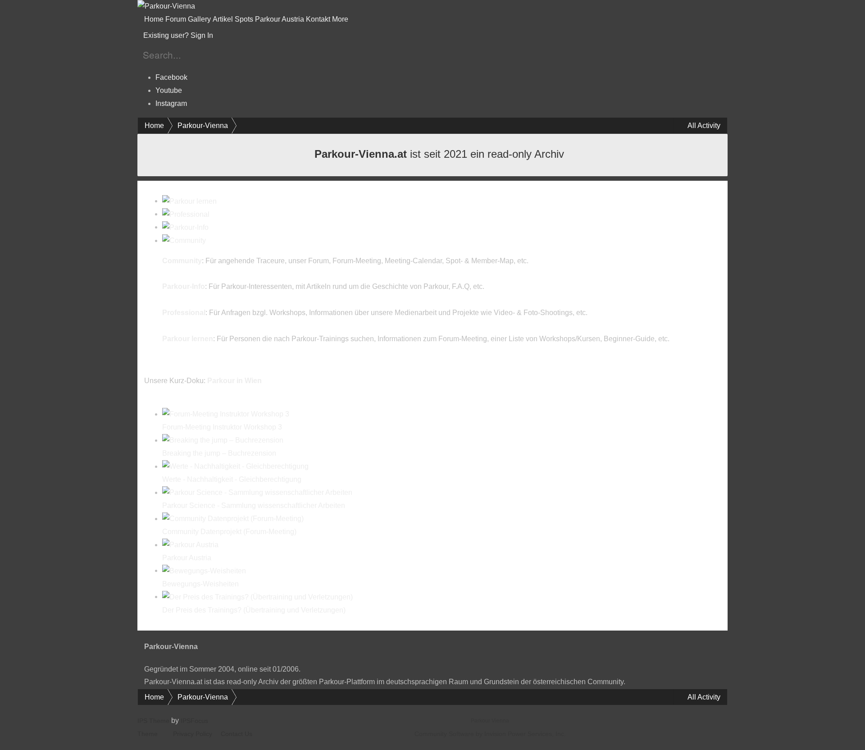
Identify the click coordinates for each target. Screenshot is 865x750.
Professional (183, 312)
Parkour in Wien (234, 380)
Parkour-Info (183, 286)
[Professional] (185, 214)
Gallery (199, 19)
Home (154, 19)
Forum (175, 19)
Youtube (168, 90)
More (341, 19)
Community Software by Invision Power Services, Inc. (490, 733)
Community (182, 261)
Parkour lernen (187, 339)
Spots (244, 19)
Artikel (223, 19)
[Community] (184, 240)
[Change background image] (237, 35)
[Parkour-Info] (185, 227)
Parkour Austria (279, 19)
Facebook (171, 77)
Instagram (171, 103)
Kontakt (318, 19)
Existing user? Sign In (180, 35)
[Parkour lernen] (189, 201)
